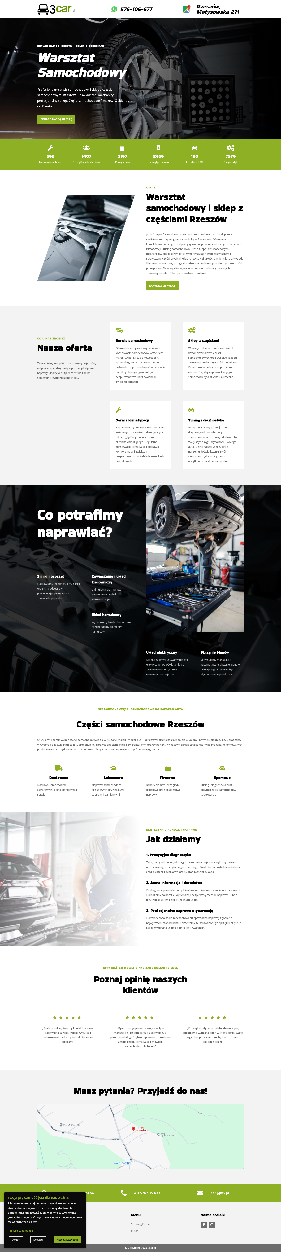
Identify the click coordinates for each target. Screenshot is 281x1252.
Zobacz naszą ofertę (56, 119)
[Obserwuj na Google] (212, 1225)
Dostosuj (38, 1239)
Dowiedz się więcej (162, 286)
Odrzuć (16, 1239)
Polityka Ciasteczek (20, 1230)
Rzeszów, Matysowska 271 (217, 9)
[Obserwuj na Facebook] (204, 1225)
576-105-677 (136, 9)
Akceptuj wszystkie (67, 1239)
